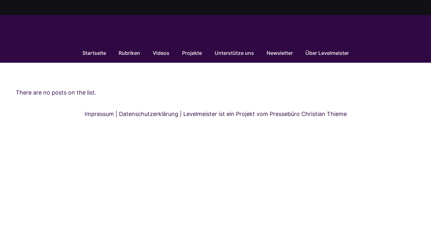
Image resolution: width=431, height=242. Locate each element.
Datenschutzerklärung (148, 114)
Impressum (99, 114)
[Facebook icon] (389, 8)
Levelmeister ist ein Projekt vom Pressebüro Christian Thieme (265, 114)
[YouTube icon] (396, 8)
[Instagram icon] (404, 8)
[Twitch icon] (412, 8)
